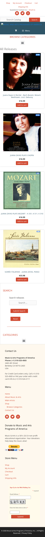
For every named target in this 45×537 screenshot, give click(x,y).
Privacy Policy (27, 533)
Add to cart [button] (22, 105)
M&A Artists (10, 400)
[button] (22, 43)
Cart (36, 3)
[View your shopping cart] (16, 30)
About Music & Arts (13, 397)
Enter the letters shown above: (18, 507)
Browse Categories (14, 407)
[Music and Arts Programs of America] (21, 24)
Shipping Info (23, 7)
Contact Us (9, 410)
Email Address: (14, 494)
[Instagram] (28, 13)
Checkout (28, 3)
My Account (17, 3)
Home (7, 394)
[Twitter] (22, 13)
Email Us (31, 10)
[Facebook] (17, 13)
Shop (8, 3)
